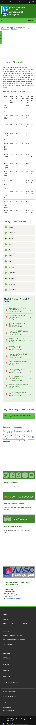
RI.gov (4, 702)
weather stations (8, 75)
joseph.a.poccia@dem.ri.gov (13, 598)
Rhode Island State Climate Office (18, 80)
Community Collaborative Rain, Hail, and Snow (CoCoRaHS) (17, 432)
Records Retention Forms (10, 682)
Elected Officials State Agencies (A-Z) (8, 709)
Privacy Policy (6, 676)
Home (3, 27)
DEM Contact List (7, 644)
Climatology (14, 29)
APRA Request (7, 658)
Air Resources (5, 29)
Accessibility (6, 670)
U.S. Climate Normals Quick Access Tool (18, 438)
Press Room (6, 664)
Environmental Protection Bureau (16, 27)
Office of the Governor (9, 696)
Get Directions (6, 619)
